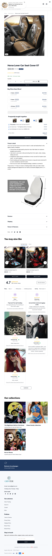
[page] (11, 466)
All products (11, 13)
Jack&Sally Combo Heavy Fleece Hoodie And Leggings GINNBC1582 (37, 312)
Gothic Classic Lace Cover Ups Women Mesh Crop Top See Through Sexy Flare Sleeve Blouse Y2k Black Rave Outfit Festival (37, 353)
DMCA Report (16, 550)
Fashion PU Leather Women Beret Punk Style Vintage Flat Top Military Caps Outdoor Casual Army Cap (15, 345)
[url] (36, 547)
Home (5, 13)
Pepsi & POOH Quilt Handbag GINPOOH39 (15, 308)
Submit (26, 542)
